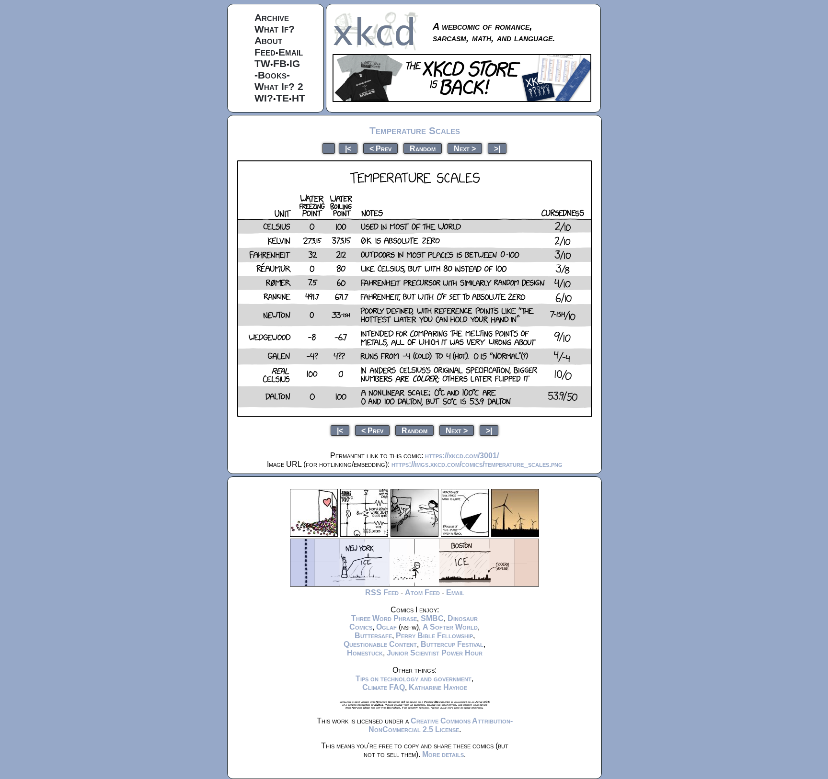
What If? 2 (278, 86)
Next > (465, 148)
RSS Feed (382, 592)
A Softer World (450, 627)
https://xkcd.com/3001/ (462, 456)
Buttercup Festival (452, 644)
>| (497, 148)
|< (348, 148)
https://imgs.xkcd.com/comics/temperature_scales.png (477, 464)
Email (290, 51)
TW (262, 63)
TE (282, 97)
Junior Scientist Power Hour (435, 653)
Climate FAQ (383, 687)
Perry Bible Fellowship (434, 636)
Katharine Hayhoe (438, 687)
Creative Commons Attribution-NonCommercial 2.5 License (440, 725)
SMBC (432, 618)
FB (280, 63)
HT (298, 97)
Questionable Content (380, 644)
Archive (271, 17)
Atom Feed (422, 592)
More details (443, 754)
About (268, 40)
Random (423, 148)
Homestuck (365, 653)
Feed (265, 51)
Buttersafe (373, 636)
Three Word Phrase (384, 618)
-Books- (272, 74)
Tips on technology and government (414, 679)
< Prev (380, 148)
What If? (274, 28)
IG (294, 63)
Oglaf (386, 627)
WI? (263, 97)
